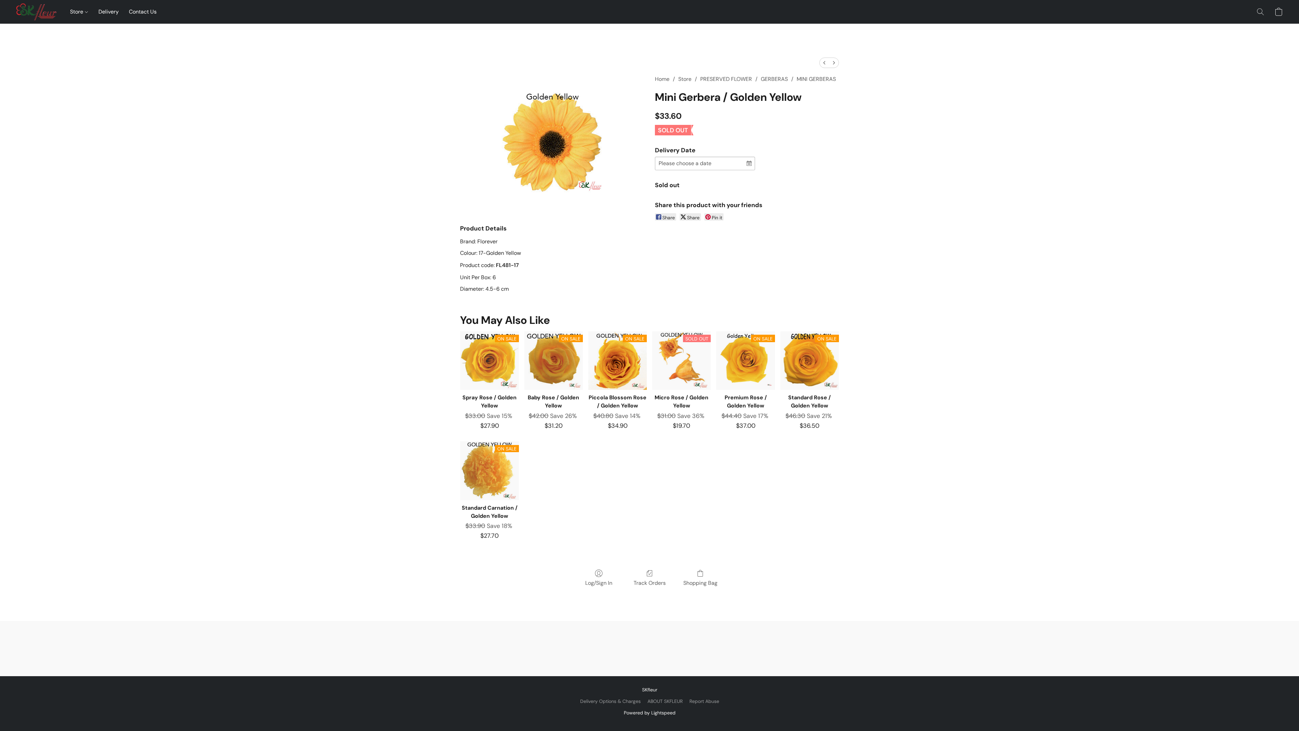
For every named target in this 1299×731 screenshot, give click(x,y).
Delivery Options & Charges (610, 701)
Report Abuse (704, 701)
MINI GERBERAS (816, 79)
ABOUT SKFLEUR (665, 701)
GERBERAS (774, 79)
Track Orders (650, 582)
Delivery (108, 11)
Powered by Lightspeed (650, 713)
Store (77, 11)
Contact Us (143, 11)
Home (662, 79)
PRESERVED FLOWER (726, 79)
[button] (36, 11)
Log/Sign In (598, 582)
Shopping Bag (700, 582)
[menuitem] (824, 63)
